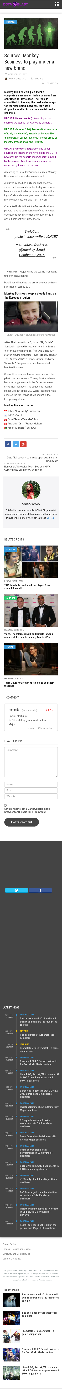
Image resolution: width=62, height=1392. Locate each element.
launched (19, 133)
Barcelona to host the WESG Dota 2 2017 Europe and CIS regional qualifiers (39, 1094)
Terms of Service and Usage (16, 1249)
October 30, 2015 (32, 255)
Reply (49, 710)
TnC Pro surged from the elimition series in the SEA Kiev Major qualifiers (38, 1195)
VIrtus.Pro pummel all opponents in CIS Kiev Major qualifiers (39, 1167)
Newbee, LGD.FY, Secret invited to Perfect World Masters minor (38, 1063)
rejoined (20, 346)
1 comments (51, 83)
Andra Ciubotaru (17, 79)
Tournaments (27, 1015)
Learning (24, 1044)
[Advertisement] (31, 865)
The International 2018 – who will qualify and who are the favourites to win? (38, 1021)
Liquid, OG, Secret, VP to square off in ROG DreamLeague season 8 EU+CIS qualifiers (39, 1077)
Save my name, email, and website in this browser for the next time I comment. (27, 810)
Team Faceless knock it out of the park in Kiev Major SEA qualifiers (38, 1226)
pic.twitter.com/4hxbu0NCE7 (36, 237)
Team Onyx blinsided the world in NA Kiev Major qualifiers (38, 1138)
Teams (9, 647)
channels (23, 187)
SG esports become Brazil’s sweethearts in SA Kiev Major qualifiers (36, 1123)
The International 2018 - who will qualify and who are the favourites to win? (40, 1297)
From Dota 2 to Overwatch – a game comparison (38, 1332)
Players (10, 549)
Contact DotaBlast (12, 1258)
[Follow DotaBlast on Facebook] (40, 890)
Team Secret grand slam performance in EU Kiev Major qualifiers (36, 1152)
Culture (10, 598)
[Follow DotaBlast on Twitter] (16, 890)
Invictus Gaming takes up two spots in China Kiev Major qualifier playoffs (39, 1211)
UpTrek (50, 518)
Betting (24, 1031)
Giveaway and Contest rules (16, 1254)
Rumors (10, 22)
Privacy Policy (9, 1244)
